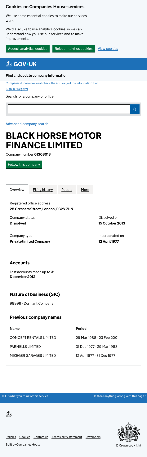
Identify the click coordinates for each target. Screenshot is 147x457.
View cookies (108, 48)
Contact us (40, 437)
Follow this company (24, 164)
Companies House (28, 444)
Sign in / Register (17, 89)
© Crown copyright (128, 445)
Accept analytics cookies (27, 48)
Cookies (24, 437)
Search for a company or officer (30, 96)
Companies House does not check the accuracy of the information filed (52, 83)
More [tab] (85, 189)
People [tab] (66, 189)
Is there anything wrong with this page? (119, 396)
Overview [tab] (17, 189)
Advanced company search (27, 124)
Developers (93, 437)
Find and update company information (37, 75)
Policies (11, 437)
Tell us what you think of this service (25, 396)
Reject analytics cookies (74, 48)
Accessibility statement (66, 437)
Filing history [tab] (43, 189)
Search (135, 109)
